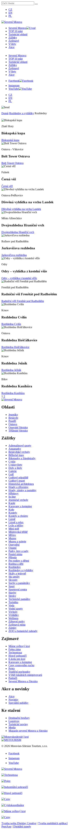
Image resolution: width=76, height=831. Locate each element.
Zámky (12, 627)
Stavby (12, 592)
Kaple (11, 503)
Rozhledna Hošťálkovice (15, 347)
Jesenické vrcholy (18, 499)
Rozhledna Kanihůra (13, 393)
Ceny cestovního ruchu (21, 665)
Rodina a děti (15, 563)
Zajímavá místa (16, 624)
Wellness (13, 618)
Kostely (12, 512)
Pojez (11, 668)
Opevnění (13, 544)
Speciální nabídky (18, 702)
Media (12, 727)
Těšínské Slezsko (18, 430)
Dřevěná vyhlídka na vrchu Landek (21, 209)
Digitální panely (22, 826)
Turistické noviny (18, 724)
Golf (11, 474)
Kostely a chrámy (18, 515)
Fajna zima (14, 649)
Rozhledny (14, 567)
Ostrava (12, 424)
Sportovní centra (17, 589)
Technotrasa (15, 652)
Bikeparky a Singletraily (22, 458)
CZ (10, 9)
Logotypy (13, 721)
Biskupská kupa (10, 140)
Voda (11, 605)
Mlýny (12, 535)
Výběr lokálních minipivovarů (25, 674)
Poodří (12, 421)
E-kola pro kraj (16, 658)
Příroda (12, 557)
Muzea (12, 538)
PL (10, 15)
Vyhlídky (13, 615)
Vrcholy (12, 611)
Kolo (11, 509)
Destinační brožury (19, 717)
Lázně (11, 519)
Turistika (13, 602)
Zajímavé (13, 40)
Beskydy (13, 417)
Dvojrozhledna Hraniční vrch (17, 232)
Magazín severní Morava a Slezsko (28, 730)
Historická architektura (21, 483)
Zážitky (12, 37)
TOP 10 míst (15, 31)
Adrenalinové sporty (19, 445)
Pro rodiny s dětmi (18, 560)
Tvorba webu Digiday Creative (18, 823)
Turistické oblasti (17, 34)
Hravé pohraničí (17, 655)
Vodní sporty (15, 608)
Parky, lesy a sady (18, 551)
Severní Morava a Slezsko (23, 681)
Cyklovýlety (15, 464)
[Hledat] (36, 4)
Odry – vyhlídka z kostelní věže (19, 278)
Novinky (13, 699)
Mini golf (13, 528)
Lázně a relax (16, 522)
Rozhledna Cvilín (11, 324)
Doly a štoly (15, 467)
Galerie (12, 471)
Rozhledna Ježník (11, 370)
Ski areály (14, 576)
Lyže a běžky (15, 525)
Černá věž (7, 186)
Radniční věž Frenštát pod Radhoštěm (22, 301)
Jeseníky (13, 414)
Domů (4, 113)
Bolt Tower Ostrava (12, 163)
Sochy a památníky (19, 583)
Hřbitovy (13, 493)
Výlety (12, 43)
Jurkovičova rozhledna (14, 255)
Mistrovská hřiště (18, 531)
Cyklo (11, 461)
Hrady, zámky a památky (22, 490)
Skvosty (12, 579)
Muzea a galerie (17, 541)
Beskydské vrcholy (19, 451)
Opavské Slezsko (18, 427)
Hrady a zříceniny (18, 487)
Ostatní (12, 547)
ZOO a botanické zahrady (22, 631)
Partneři (12, 678)
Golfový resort (16, 480)
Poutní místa (15, 554)
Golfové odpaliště (18, 477)
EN (10, 12)
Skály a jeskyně (17, 573)
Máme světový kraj (19, 646)
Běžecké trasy (16, 455)
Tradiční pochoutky (19, 671)
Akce (11, 47)
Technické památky (19, 599)
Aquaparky (14, 448)
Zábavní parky (16, 621)
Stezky (12, 595)
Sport (11, 586)
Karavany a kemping (20, 506)
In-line (12, 496)
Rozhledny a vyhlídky (21, 113)
